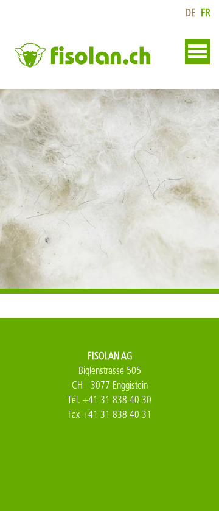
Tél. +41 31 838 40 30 (109, 400)
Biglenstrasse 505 (109, 370)
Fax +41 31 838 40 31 (109, 414)
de (190, 13)
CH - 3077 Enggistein (110, 385)
